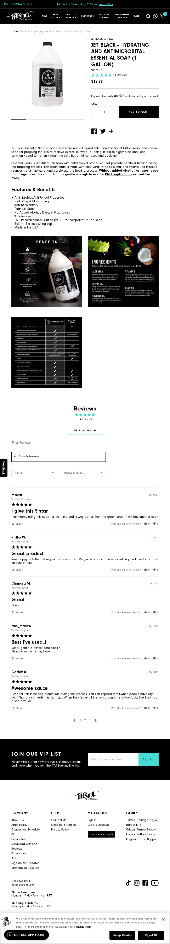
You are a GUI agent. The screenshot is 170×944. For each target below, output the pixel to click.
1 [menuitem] (80, 720)
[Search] (148, 16)
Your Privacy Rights (101, 834)
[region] (85, 928)
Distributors (18, 839)
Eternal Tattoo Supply (141, 834)
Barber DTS (133, 825)
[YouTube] (155, 883)
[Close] (163, 919)
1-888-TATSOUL (20, 881)
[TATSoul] (19, 16)
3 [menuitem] (90, 720)
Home (14, 31)
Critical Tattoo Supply (141, 829)
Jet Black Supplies (102, 39)
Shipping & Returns (63, 825)
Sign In (92, 820)
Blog (14, 834)
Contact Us (58, 820)
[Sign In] (155, 16)
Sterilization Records (25, 868)
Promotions (18, 853)
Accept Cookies (122, 935)
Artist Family (19, 825)
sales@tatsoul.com (23, 885)
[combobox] (34, 472)
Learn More (106, 4)
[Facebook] (145, 883)
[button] (18, 119)
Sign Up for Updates (25, 863)
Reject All (151, 935)
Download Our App (24, 844)
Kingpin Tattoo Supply (141, 839)
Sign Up (148, 759)
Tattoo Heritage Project (142, 820)
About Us (17, 820)
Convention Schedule (25, 829)
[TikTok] (128, 883)
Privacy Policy (60, 829)
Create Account (98, 825)
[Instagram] (137, 883)
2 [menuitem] (85, 720)
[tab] (85, 430)
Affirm (15, 858)
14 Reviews (120, 75)
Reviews (16, 848)
